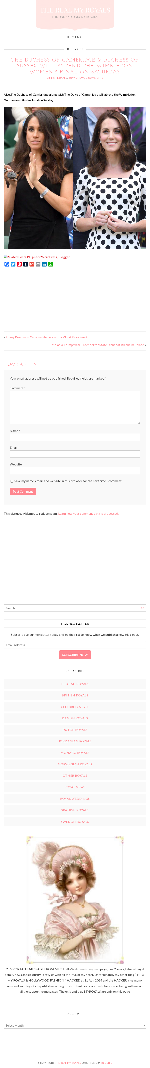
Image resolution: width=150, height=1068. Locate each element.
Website (16, 464)
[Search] (142, 608)
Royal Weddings (75, 798)
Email (15, 447)
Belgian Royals (75, 684)
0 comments (94, 77)
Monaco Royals (75, 752)
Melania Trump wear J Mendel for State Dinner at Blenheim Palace (98, 345)
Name (15, 430)
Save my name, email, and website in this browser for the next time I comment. (68, 481)
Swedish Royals (75, 821)
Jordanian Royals (75, 741)
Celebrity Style (75, 707)
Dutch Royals (75, 729)
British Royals (57, 77)
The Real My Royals (68, 1063)
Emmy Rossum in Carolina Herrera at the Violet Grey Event (47, 337)
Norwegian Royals (75, 764)
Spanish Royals (74, 810)
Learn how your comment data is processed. (88, 513)
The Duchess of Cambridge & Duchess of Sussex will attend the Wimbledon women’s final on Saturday (75, 66)
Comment (18, 388)
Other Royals (75, 775)
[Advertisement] (75, 298)
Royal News (77, 77)
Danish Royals (75, 718)
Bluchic (106, 1063)
